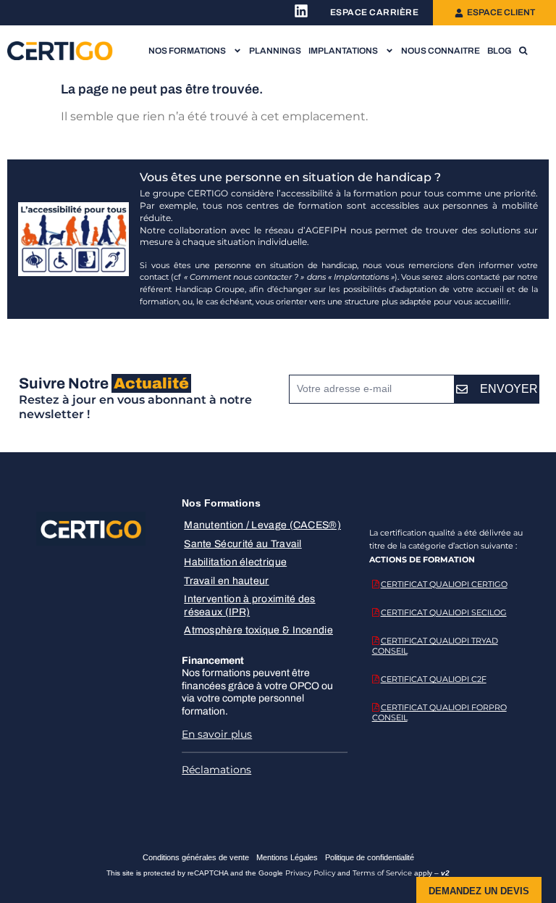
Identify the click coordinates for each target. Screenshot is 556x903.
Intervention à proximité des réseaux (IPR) (249, 605)
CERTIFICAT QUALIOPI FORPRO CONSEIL (439, 712)
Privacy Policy (310, 873)
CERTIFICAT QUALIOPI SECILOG (444, 612)
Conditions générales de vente (196, 857)
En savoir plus (217, 734)
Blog (499, 51)
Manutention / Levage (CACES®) (262, 525)
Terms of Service (382, 873)
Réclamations (216, 769)
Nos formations (187, 51)
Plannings (275, 51)
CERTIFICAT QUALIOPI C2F (433, 679)
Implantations (343, 51)
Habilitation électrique (235, 562)
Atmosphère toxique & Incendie (258, 630)
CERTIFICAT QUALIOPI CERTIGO (444, 584)
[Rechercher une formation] (523, 50)
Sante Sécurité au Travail (243, 543)
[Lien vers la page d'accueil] (60, 50)
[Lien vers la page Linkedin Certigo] (301, 11)
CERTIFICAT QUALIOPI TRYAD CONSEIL (435, 646)
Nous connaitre (440, 51)
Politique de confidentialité (369, 857)
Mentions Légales (287, 857)
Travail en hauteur (226, 580)
